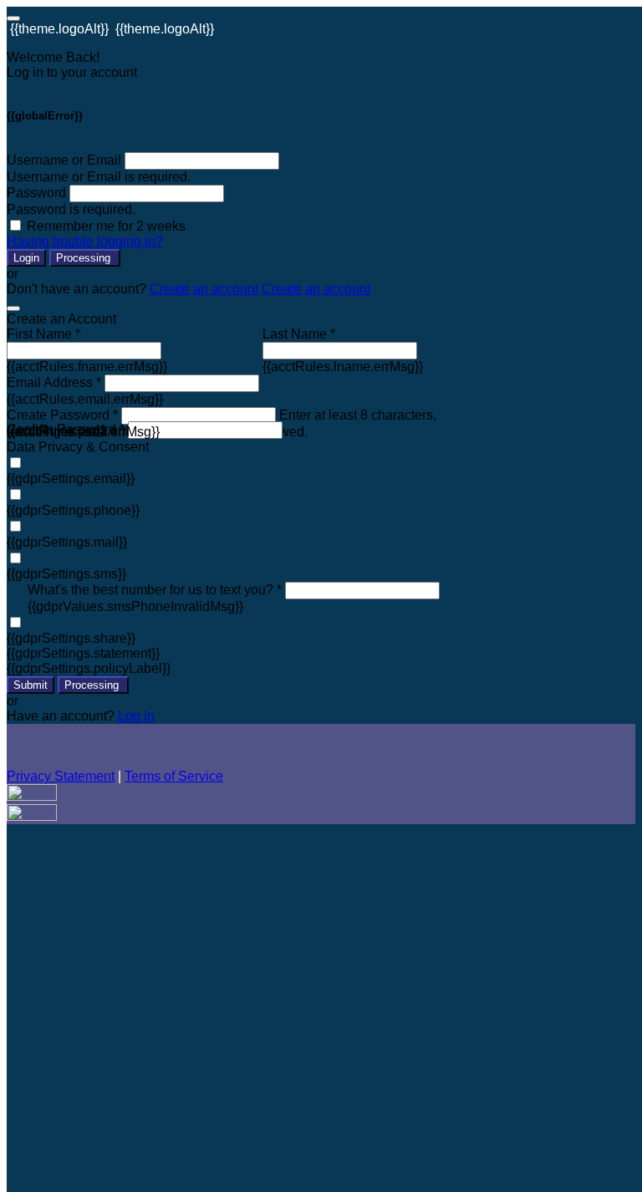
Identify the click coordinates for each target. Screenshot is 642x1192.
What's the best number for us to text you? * (155, 590)
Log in (136, 716)
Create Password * (62, 415)
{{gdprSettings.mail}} (67, 542)
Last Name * (298, 334)
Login (26, 258)
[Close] (13, 308)
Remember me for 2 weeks (106, 226)
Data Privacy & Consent (78, 447)
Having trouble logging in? (85, 241)
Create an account (204, 289)
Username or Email (64, 160)
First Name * (43, 334)
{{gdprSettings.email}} (71, 478)
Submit (30, 685)
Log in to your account (72, 72)
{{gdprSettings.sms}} (66, 574)
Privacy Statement (61, 776)
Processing (85, 258)
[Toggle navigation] (13, 18)
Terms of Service (174, 776)
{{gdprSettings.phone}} (73, 510)
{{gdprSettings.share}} (71, 638)
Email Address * (54, 382)
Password (36, 193)
